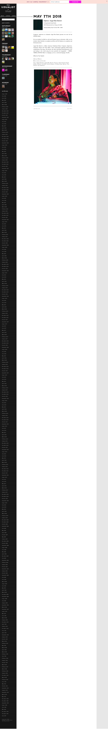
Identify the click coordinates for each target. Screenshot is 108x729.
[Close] (107, 1)
